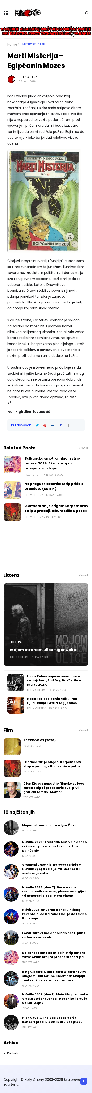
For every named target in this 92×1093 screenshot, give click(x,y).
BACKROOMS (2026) (39, 740)
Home (12, 44)
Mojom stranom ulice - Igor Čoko (43, 650)
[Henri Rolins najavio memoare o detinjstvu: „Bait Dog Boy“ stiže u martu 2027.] (15, 682)
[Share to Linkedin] (52, 425)
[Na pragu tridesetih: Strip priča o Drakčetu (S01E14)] (12, 490)
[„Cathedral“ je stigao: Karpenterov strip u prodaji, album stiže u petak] (12, 512)
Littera (16, 642)
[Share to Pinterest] (44, 425)
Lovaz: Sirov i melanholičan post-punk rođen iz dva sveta (53, 935)
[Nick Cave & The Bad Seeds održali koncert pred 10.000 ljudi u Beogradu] (11, 1022)
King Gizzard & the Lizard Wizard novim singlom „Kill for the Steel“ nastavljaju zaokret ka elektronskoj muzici (54, 976)
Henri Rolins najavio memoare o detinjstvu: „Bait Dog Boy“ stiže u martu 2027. (54, 680)
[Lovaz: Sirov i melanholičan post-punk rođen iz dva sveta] (11, 937)
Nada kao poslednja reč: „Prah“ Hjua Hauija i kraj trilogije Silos (53, 701)
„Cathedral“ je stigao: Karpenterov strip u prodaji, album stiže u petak (56, 508)
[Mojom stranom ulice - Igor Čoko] (46, 624)
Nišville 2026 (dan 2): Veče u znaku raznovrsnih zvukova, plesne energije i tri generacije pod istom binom (54, 891)
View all (83, 448)
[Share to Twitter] (37, 425)
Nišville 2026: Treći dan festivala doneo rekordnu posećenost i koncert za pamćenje (54, 846)
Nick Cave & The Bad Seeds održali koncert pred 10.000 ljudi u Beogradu (52, 1020)
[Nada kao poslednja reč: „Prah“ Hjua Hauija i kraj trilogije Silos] (15, 705)
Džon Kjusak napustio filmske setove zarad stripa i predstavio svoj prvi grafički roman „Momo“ (53, 788)
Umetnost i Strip (33, 44)
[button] (68, 425)
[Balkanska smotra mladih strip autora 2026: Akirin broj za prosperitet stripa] (12, 464)
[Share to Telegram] (60, 425)
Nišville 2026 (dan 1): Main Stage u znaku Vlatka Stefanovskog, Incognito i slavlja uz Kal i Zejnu (55, 998)
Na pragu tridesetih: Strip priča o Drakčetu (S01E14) (54, 486)
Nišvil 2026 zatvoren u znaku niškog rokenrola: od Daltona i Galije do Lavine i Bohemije (55, 914)
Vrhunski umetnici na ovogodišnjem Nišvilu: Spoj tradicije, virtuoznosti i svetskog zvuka (52, 869)
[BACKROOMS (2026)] (12, 746)
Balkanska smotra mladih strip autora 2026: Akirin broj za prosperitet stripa (52, 463)
